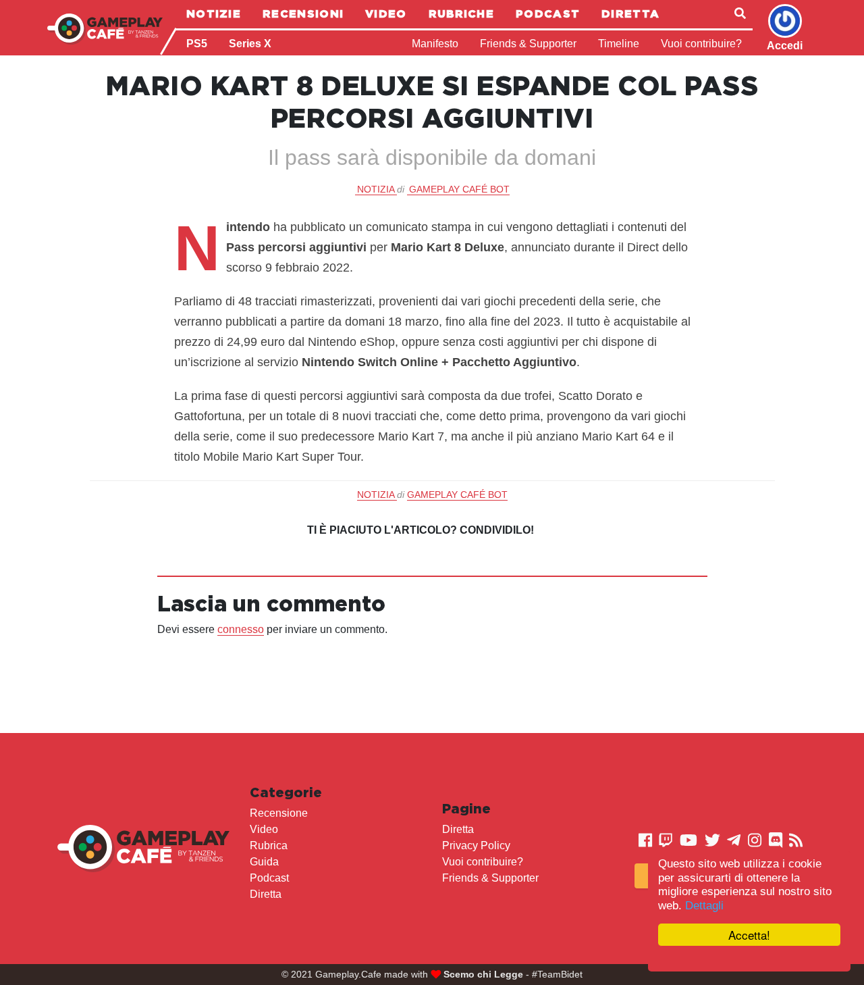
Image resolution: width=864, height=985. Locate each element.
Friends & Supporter (528, 43)
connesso (240, 629)
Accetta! (749, 934)
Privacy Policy (476, 845)
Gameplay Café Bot (459, 189)
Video (386, 13)
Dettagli (704, 905)
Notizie (213, 13)
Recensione (279, 813)
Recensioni (303, 13)
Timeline (618, 43)
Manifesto (435, 43)
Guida (264, 861)
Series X (250, 43)
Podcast (548, 13)
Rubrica (269, 845)
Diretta (630, 13)
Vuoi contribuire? (701, 43)
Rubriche (461, 13)
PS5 (196, 43)
